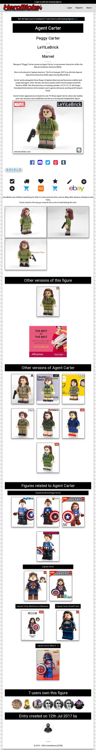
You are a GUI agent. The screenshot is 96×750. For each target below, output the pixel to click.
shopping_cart (27, 188)
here (76, 19)
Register (79, 8)
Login (69, 8)
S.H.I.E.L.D (13, 170)
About (89, 8)
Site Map (48, 741)
